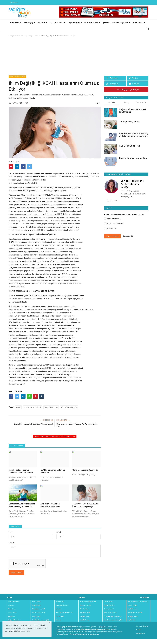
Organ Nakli (60, 616)
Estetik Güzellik (109, 605)
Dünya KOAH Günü (51, 407)
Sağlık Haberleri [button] (56, 22)
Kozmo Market (109, 609)
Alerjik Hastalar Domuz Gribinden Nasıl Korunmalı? (21, 471)
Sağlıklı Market (85, 616)
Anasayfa (11, 36)
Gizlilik (138, 630)
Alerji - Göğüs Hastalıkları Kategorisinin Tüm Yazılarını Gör (54, 436)
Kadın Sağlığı (36, 601)
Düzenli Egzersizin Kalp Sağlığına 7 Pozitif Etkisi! (33, 424)
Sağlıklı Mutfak (85, 612)
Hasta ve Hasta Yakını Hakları (138, 601)
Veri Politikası (140, 633)
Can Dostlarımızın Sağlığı (40, 620)
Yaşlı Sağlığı (36, 616)
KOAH (18, 407)
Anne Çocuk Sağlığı (38, 612)
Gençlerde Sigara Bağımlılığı (85, 470)
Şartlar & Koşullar (142, 626)
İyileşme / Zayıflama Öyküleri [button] (116, 22)
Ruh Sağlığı (60, 601)
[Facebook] (23, 166)
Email (58, 532)
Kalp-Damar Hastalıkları (64, 612)
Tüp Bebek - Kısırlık (38, 609)
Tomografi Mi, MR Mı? (130, 121)
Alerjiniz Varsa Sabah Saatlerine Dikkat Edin (50, 505)
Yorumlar (15, 526)
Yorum (11, 542)
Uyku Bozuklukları (62, 605)
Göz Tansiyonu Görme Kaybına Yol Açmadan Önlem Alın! (77, 425)
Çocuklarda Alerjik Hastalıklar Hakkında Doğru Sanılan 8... (22, 505)
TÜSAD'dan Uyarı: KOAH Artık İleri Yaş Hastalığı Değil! (85, 505)
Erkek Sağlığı (36, 605)
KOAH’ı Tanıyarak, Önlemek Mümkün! (52, 471)
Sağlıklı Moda (84, 620)
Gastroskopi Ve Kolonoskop (133, 158)
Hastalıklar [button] (15, 22)
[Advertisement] (78, 56)
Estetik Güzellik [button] (91, 22)
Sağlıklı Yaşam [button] (74, 22)
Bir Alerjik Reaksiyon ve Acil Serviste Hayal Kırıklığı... (132, 184)
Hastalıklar (19, 36)
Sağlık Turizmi (132, 609)
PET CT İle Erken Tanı (129, 145)
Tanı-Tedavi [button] (138, 22)
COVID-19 (11, 616)
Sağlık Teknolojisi (14, 620)
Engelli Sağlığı (132, 605)
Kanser (58, 620)
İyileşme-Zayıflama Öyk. (88, 601)
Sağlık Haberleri (13, 601)
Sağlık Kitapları (133, 616)
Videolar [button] (42, 22)
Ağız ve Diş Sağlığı (110, 612)
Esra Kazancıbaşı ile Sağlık (113, 620)
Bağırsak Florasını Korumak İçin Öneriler (132, 110)
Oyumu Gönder (112, 236)
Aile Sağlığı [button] (29, 22)
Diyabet (58, 609)
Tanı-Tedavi (12, 612)
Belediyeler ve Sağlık (135, 612)
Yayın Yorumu (16, 572)
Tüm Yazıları (112, 200)
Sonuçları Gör (128, 236)
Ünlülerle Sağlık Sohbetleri (113, 616)
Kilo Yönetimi (84, 609)
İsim (10, 532)
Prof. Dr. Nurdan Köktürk (32, 407)
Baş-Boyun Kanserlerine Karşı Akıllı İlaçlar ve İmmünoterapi (133, 134)
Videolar (11, 605)
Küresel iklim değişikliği (69, 407)
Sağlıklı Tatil (132, 620)
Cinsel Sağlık (108, 601)
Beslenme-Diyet (85, 605)
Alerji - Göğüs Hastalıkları (32, 36)
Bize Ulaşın (13, 2)
